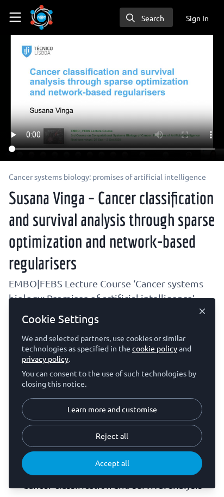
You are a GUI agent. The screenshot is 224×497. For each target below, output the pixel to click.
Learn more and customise (112, 409)
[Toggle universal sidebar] (15, 17)
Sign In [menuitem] (197, 18)
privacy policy (45, 358)
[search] (146, 17)
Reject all (112, 436)
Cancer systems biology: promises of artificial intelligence (107, 176)
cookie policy (154, 348)
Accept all (112, 463)
